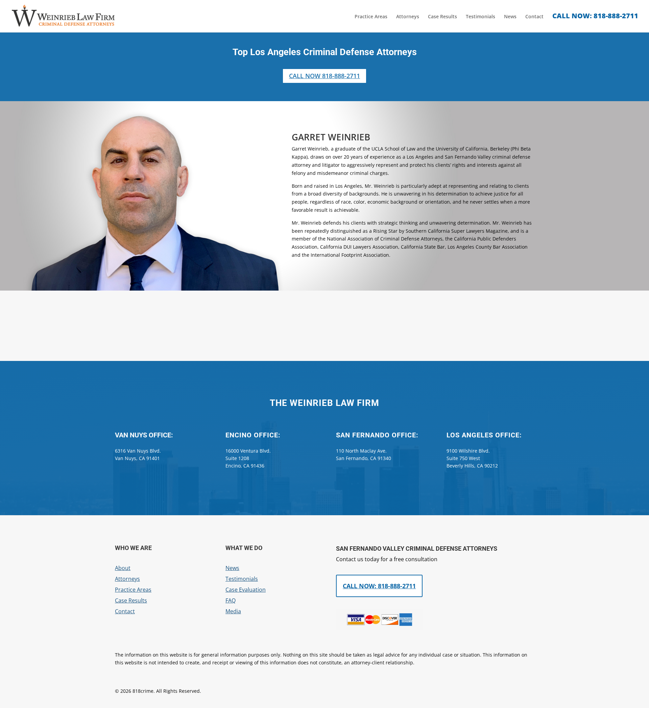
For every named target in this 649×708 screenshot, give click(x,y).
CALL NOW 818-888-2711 (324, 76)
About (122, 568)
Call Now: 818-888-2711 (379, 586)
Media (233, 611)
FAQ (230, 600)
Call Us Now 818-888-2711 (325, 331)
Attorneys (407, 17)
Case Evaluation (245, 589)
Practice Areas (371, 17)
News (510, 17)
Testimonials (480, 17)
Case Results (442, 17)
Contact (534, 17)
